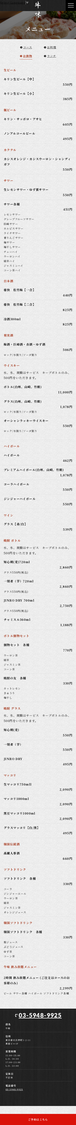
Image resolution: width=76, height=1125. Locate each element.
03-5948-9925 (40, 1015)
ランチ (51, 56)
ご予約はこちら (38, 1119)
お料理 (51, 47)
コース (27, 47)
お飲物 (27, 56)
